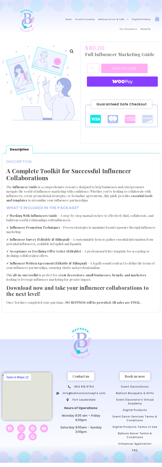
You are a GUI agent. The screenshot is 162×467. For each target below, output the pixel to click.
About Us (145, 29)
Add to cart (124, 68)
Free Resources (128, 29)
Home (69, 19)
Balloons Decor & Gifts (111, 19)
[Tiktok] (21, 436)
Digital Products (141, 19)
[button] (72, 51)
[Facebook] (10, 428)
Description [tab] (19, 149)
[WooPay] (122, 81)
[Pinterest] (33, 428)
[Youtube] (44, 428)
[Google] (33, 436)
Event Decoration (85, 19)
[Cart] (157, 19)
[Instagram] (21, 428)
